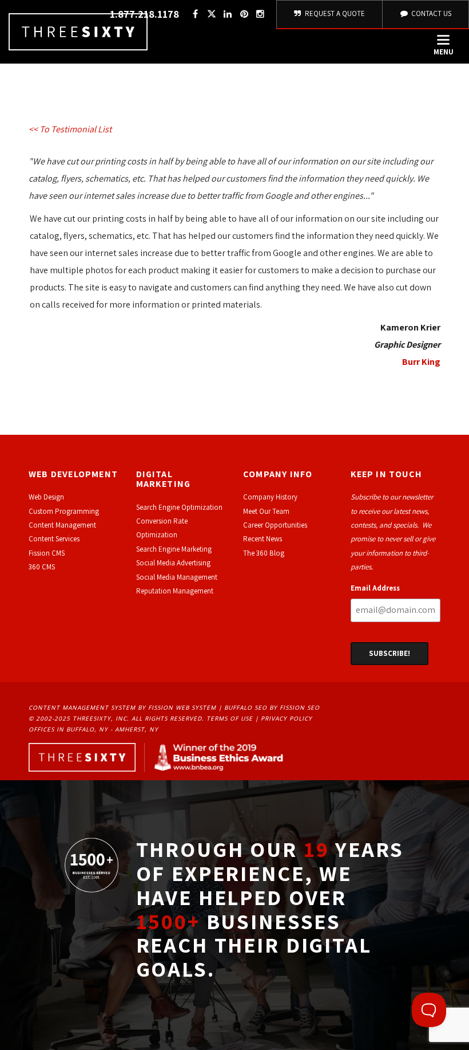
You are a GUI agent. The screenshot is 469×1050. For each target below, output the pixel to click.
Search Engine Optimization (179, 507)
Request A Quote (334, 13)
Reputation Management (174, 591)
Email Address (375, 588)
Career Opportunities (275, 525)
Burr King (421, 362)
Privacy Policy (286, 718)
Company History (270, 497)
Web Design (46, 497)
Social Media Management (176, 577)
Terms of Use (229, 718)
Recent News (262, 539)
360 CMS (42, 567)
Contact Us (430, 13)
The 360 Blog (263, 553)
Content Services (54, 539)
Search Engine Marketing (174, 549)
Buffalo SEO (245, 707)
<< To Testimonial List (70, 129)
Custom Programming (64, 511)
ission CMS (48, 553)
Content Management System (82, 707)
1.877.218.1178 (144, 14)
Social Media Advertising (173, 563)
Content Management (62, 525)
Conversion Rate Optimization (162, 528)
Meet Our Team (266, 511)
